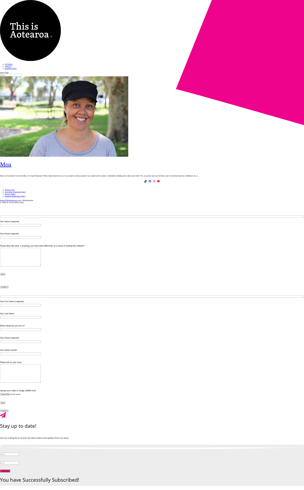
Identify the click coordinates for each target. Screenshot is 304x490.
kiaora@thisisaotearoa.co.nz (10, 200)
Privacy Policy (10, 194)
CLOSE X (4, 287)
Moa (5, 164)
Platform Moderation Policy (15, 196)
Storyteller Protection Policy (15, 192)
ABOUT (8, 66)
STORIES (9, 64)
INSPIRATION (11, 69)
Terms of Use (10, 190)
